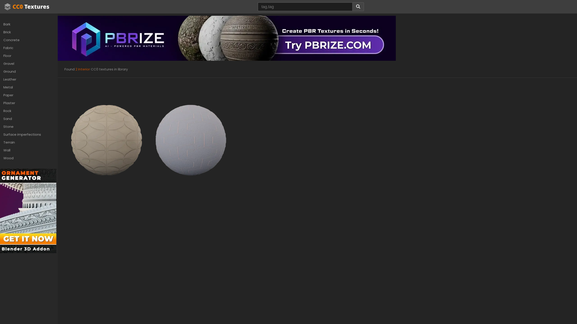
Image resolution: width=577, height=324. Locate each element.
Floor (7, 55)
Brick (7, 32)
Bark (6, 24)
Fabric (8, 47)
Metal (8, 87)
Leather (9, 79)
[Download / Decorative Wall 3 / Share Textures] (106, 139)
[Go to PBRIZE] (227, 38)
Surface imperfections (22, 134)
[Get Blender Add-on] (28, 210)
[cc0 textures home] (27, 6)
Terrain (9, 142)
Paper (8, 95)
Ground (9, 71)
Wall (6, 150)
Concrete (11, 40)
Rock (7, 110)
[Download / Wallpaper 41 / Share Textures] (191, 139)
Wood (8, 158)
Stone (8, 126)
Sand (7, 118)
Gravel (8, 63)
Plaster (9, 103)
